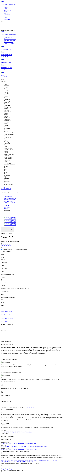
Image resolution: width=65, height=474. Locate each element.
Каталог (6, 7)
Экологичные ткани (10, 39)
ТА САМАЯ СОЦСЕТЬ (18, 443)
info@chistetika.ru (27, 432)
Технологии (7, 10)
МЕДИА (7, 446)
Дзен (26, 443)
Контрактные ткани (9, 40)
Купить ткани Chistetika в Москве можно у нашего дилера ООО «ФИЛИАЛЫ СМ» (33, 460)
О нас (5, 8)
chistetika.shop (32, 443)
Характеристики (7, 249)
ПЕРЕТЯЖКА (14, 446)
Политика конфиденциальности (37, 446)
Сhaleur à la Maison (9, 43)
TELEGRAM (7, 443)
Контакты (7, 19)
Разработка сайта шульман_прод (10, 461)
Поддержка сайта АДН (26, 461)
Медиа (6, 13)
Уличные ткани (8, 42)
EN (4, 187)
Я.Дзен (27, 449)
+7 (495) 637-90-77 (17, 432)
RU (2, 187)
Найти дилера (5, 460)
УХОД (2, 446)
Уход (5, 11)
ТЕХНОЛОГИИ (23, 446)
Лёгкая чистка (8, 37)
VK (2, 443)
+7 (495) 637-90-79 (6, 189)
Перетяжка (7, 14)
